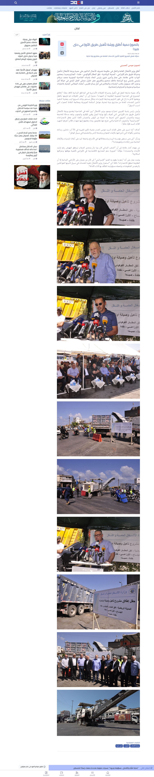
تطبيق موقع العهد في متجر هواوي (32, 766)
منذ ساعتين (25, 49)
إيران (93, 8)
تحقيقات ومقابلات (60, 8)
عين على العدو (84, 8)
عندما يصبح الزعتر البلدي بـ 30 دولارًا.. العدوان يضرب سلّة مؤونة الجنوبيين (25, 135)
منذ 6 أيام (22, 142)
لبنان (117, 8)
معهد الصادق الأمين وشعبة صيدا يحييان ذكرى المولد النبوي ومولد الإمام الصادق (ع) (25, 58)
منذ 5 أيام (26, 128)
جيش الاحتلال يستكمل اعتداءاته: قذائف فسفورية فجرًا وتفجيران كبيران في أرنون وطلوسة (26, 151)
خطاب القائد (125, 8)
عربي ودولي (101, 8)
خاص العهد (73, 8)
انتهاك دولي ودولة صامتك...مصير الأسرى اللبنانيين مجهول (28, 42)
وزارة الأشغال (135, 746)
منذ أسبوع (26, 159)
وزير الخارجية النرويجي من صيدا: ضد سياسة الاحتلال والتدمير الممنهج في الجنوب (26, 108)
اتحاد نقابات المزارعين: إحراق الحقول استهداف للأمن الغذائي (26, 121)
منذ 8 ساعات (25, 65)
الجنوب (126, 746)
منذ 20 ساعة (25, 79)
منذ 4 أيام (26, 114)
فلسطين (111, 8)
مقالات (49, 8)
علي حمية (119, 746)
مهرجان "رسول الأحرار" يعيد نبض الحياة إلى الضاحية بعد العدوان (26, 72)
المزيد (16, 34)
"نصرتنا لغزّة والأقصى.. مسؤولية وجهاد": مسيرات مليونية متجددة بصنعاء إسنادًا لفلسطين (105, 768)
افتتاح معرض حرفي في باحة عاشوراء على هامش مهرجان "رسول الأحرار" (25, 86)
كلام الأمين (135, 8)
